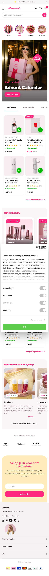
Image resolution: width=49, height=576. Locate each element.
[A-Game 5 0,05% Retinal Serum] (35, 166)
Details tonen (36, 320)
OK (24, 327)
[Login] (35, 8)
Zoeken (44, 15)
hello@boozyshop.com (10, 516)
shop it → (31, 417)
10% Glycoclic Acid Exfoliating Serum (34, 334)
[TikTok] (19, 520)
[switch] (42, 295)
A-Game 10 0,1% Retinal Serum (11, 182)
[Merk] (17, 444)
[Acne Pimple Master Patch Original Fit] (35, 125)
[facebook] (15, 520)
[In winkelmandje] (19, 129)
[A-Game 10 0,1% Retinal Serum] (14, 166)
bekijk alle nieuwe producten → (24, 423)
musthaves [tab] (11, 107)
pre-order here (12, 94)
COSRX (29, 137)
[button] (2, 2)
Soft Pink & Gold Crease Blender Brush (11, 334)
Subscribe (25, 494)
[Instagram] (3, 520)
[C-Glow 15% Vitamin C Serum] (14, 125)
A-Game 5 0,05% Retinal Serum (33, 182)
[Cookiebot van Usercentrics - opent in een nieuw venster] (35, 247)
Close (24, 539)
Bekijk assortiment (3, 7)
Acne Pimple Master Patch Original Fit (35, 141)
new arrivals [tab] (28, 107)
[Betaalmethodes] (8, 568)
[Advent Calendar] (24, 70)
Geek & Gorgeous (11, 137)
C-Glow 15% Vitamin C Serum (13, 141)
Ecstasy (8, 402)
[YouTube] (10, 520)
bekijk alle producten (34, 200)
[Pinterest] (7, 520)
